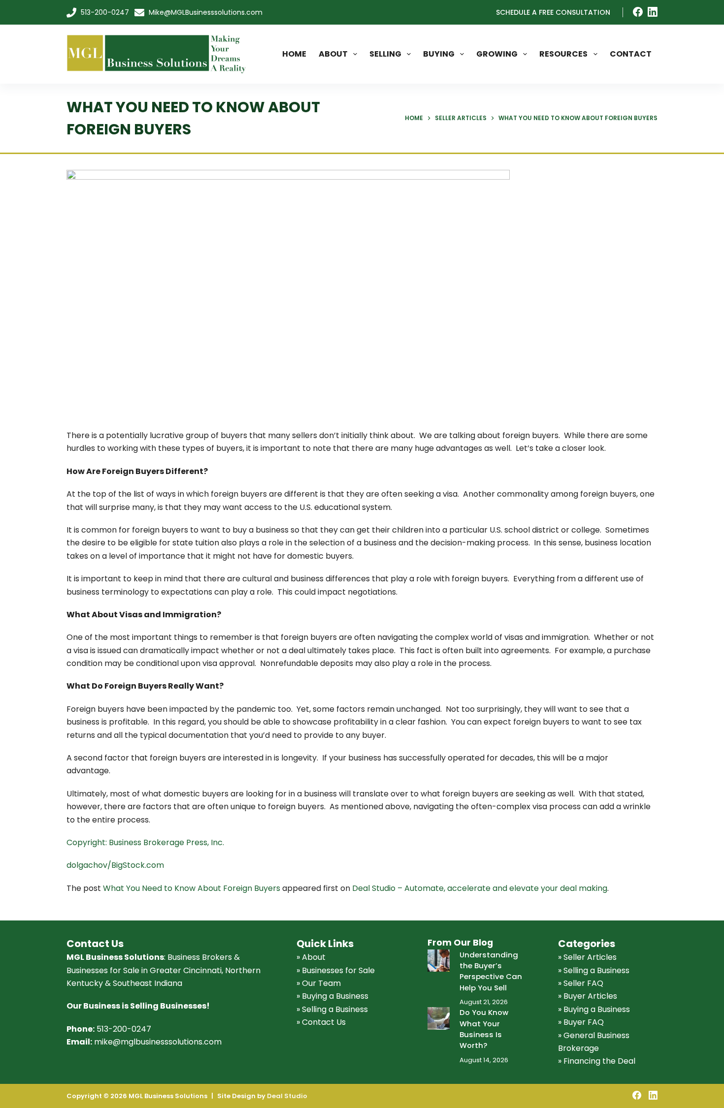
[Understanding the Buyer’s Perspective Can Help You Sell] (439, 961)
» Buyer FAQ (581, 1022)
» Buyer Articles (587, 996)
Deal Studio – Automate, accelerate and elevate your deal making (479, 888)
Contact (631, 54)
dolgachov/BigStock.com (115, 865)
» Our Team (318, 983)
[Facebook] (638, 12)
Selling (385, 54)
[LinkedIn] (653, 12)
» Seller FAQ (580, 983)
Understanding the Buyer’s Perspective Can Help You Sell (491, 971)
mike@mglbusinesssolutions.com (158, 1041)
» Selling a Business (332, 1009)
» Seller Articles (587, 957)
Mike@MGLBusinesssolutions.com (205, 12)
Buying (439, 54)
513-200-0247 (104, 12)
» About (311, 957)
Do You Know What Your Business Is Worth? (484, 1028)
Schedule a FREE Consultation (553, 12)
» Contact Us (321, 1022)
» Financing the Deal (596, 1061)
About (333, 54)
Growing (497, 54)
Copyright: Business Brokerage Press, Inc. (145, 842)
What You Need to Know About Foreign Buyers (191, 888)
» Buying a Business (332, 996)
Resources (563, 54)
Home (294, 54)
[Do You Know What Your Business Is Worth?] (439, 1018)
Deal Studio (287, 1096)
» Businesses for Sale (335, 970)
